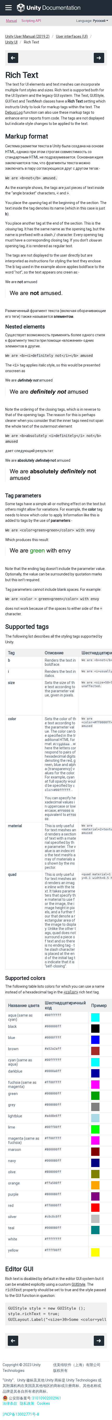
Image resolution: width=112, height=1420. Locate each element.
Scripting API (31, 21)
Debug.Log (14, 112)
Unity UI (11, 42)
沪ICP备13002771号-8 (21, 1414)
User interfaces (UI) (72, 36)
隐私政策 (27, 1403)
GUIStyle (78, 1284)
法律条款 (10, 1403)
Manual (11, 21)
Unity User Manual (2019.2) (27, 36)
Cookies (43, 1403)
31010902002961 (46, 1398)
